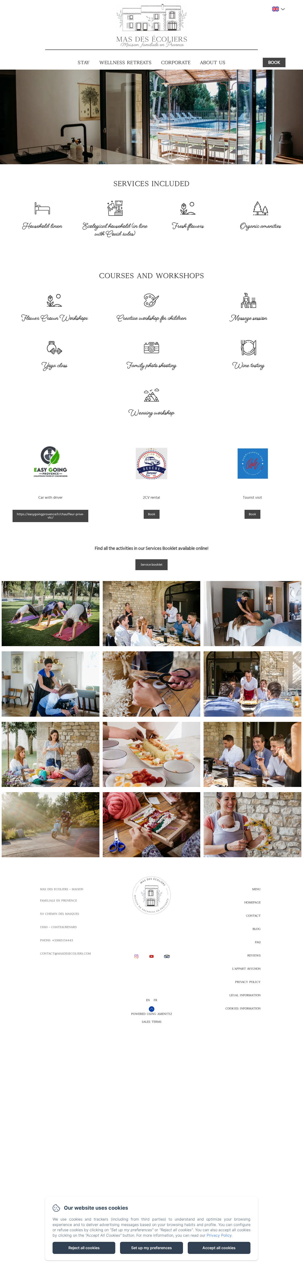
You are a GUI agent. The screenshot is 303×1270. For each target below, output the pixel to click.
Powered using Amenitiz (151, 1014)
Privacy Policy (248, 982)
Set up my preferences (151, 1247)
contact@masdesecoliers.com (65, 953)
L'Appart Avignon (246, 968)
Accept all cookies (219, 1247)
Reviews (254, 955)
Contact (253, 915)
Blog (257, 929)
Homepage (252, 902)
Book (274, 62)
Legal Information (245, 995)
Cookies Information (243, 1008)
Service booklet (151, 564)
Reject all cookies (84, 1247)
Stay (84, 62)
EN (148, 1000)
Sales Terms (151, 1021)
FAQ (258, 942)
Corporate (176, 62)
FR (155, 1000)
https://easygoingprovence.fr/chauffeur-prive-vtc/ (50, 515)
